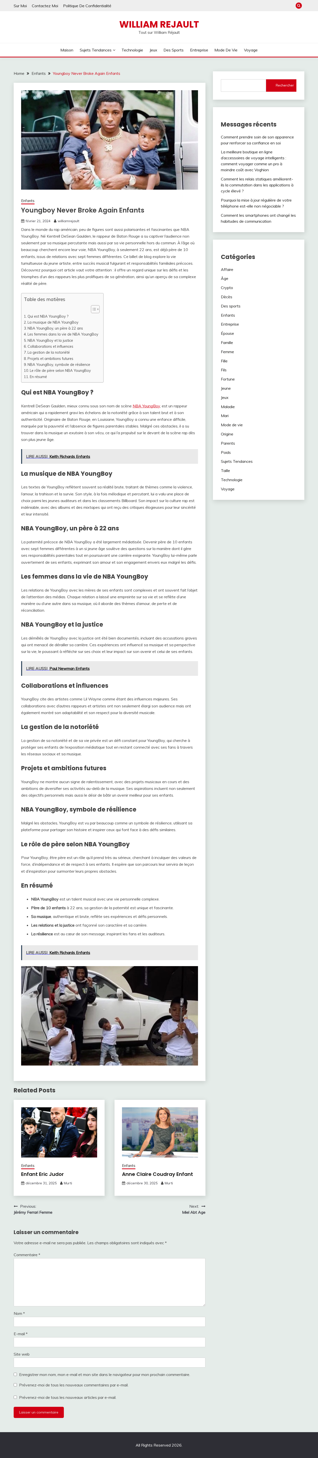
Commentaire (27, 1254)
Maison (66, 49)
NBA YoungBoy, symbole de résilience (59, 364)
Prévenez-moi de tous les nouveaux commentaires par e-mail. (73, 1384)
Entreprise (199, 49)
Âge (224, 278)
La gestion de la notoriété (49, 352)
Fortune (228, 379)
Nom (19, 1313)
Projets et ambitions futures (50, 358)
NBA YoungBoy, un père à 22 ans (55, 328)
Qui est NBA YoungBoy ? (48, 316)
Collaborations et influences (50, 346)
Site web (22, 1354)
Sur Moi (20, 5)
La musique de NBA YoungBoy (53, 322)
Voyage (251, 49)
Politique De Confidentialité (87, 5)
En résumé (38, 376)
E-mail (21, 1333)
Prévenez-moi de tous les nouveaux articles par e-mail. (67, 1397)
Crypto (227, 287)
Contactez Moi (45, 5)
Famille (227, 342)
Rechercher (285, 85)
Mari (225, 415)
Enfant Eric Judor (42, 1174)
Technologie (132, 49)
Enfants (28, 200)
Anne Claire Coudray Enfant (157, 1174)
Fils (224, 369)
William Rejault (159, 24)
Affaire (227, 269)
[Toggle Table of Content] (92, 309)
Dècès (226, 296)
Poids (226, 452)
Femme (227, 351)
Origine (227, 433)
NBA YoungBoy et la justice (50, 340)
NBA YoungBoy (146, 405)
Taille (225, 470)
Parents (228, 443)
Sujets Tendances (96, 49)
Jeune (226, 388)
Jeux (153, 49)
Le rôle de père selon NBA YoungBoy (60, 370)
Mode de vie (226, 49)
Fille (224, 360)
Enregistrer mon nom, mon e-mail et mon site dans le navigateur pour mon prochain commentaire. (104, 1374)
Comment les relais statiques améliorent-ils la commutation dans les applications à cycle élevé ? (257, 184)
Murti (68, 1183)
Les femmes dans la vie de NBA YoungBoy (63, 334)
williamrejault (68, 221)
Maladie (228, 406)
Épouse (227, 333)
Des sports (173, 49)
